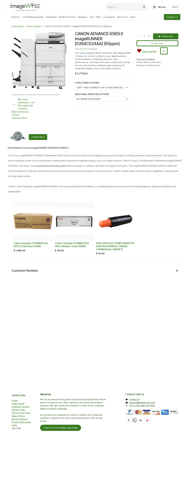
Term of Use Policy (21, 413)
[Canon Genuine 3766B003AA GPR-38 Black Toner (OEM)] (74, 221)
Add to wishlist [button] (149, 51)
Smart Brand (18, 403)
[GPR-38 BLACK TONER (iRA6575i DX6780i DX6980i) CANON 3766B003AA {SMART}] (115, 221)
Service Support (20, 419)
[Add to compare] (164, 50)
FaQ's (14, 425)
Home (15, 400)
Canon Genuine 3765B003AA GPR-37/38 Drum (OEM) (31, 245)
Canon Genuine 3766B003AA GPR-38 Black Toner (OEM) (72, 245)
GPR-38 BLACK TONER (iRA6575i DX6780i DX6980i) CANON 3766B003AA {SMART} (115, 246)
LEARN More (37, 137)
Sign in (175, 7)
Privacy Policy (19, 409)
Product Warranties (21, 422)
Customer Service (20, 406)
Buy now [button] (158, 43)
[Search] (144, 7)
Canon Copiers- (34, 26)
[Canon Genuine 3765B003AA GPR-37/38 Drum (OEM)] (33, 221)
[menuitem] (16, 17)
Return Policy (18, 416)
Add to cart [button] (167, 36)
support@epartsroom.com (142, 402)
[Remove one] (139, 36)
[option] (95, 229)
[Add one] (149, 36)
